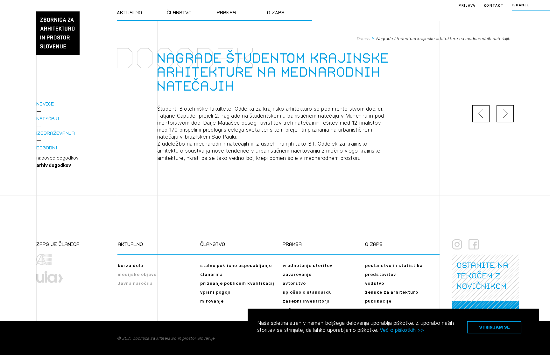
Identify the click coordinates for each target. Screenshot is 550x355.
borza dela (130, 265)
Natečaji (48, 118)
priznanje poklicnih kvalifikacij (237, 283)
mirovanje (212, 301)
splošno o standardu (307, 292)
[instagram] (457, 244)
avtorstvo (294, 283)
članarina (211, 274)
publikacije (378, 301)
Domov (363, 38)
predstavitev (380, 274)
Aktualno (129, 13)
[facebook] (474, 244)
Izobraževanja (55, 133)
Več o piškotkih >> (402, 329)
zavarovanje (297, 274)
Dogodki (47, 147)
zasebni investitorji (306, 301)
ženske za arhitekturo (391, 292)
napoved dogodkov (57, 158)
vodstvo (374, 283)
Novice (45, 103)
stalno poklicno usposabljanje (236, 265)
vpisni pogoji (215, 292)
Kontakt (494, 5)
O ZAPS (276, 13)
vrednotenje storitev (307, 265)
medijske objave (137, 274)
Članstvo (179, 13)
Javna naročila (135, 283)
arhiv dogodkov (53, 165)
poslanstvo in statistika (394, 265)
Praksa (226, 13)
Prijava (467, 5)
